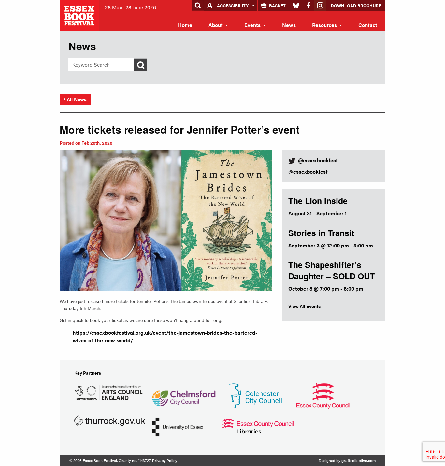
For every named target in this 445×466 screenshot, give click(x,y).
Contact (367, 25)
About (215, 25)
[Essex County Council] (323, 395)
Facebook (308, 5)
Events (252, 25)
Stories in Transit (321, 233)
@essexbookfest (308, 171)
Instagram (320, 5)
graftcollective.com (358, 460)
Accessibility (233, 5)
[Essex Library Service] (258, 425)
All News (77, 99)
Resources (324, 25)
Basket (277, 5)
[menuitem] (185, 25)
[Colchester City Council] (255, 395)
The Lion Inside (318, 200)
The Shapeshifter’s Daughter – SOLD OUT (331, 270)
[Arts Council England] (109, 391)
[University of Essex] (177, 426)
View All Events (304, 306)
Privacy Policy (164, 460)
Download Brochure (356, 5)
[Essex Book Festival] (80, 15)
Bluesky (296, 5)
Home (185, 25)
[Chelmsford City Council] (183, 395)
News (289, 25)
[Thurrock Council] (109, 420)
